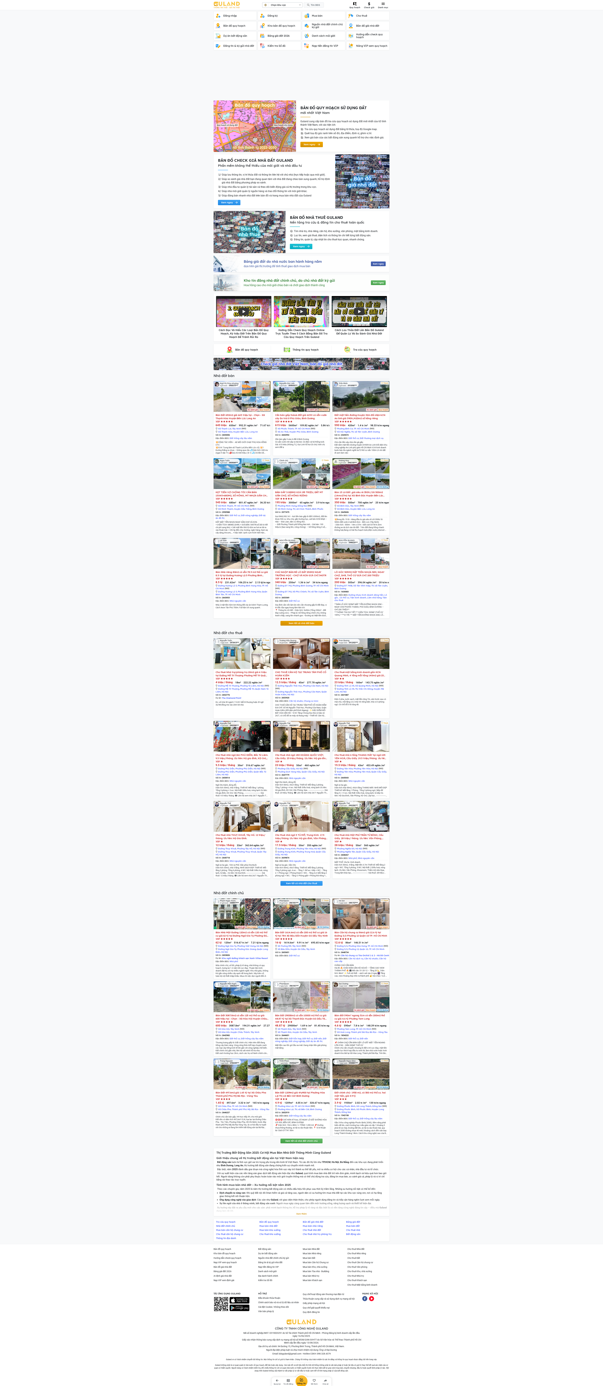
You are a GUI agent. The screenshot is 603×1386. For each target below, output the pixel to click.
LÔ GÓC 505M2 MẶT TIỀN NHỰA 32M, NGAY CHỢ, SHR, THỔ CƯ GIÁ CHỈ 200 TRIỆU (359, 574)
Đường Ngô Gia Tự (227, 946)
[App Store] (239, 1300)
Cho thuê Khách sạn (357, 1280)
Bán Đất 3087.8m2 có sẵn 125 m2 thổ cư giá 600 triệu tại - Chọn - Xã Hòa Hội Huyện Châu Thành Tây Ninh (241, 1017)
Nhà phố (352, 858)
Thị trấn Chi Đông (364, 689)
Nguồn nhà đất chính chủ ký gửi (273, 1258)
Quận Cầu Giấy (309, 771)
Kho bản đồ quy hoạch (224, 1253)
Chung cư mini (311, 701)
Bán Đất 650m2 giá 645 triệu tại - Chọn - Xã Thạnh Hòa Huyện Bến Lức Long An (240, 417)
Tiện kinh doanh (358, 597)
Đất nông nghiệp (249, 515)
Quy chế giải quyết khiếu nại (316, 1307)
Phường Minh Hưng (287, 506)
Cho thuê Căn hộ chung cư (360, 1262)
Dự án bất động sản (267, 1253)
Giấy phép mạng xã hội (314, 1303)
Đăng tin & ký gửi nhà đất (270, 1262)
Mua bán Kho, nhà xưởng (315, 1267)
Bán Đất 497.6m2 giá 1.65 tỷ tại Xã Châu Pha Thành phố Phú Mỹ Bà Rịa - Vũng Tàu (241, 1094)
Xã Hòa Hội (224, 1029)
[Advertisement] (301, 77)
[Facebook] (364, 1298)
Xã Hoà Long (343, 1032)
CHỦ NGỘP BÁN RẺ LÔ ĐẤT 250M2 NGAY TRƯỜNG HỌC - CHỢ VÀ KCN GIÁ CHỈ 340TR (300, 574)
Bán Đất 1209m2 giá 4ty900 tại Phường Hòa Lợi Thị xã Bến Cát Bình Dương (300, 1094)
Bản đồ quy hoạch (222, 1249)
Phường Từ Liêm (248, 685)
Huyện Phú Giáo (297, 431)
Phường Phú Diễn (244, 768)
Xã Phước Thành (286, 428)
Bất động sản (264, 1249)
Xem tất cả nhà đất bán (301, 623)
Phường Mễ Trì (247, 689)
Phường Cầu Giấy (286, 768)
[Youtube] (371, 1298)
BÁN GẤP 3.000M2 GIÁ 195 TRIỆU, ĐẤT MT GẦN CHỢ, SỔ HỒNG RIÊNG (299, 494)
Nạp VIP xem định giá (224, 1280)
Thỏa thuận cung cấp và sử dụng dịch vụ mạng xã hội (329, 1299)
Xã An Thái (283, 431)
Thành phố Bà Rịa (360, 1032)
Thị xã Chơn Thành (302, 509)
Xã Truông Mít (284, 946)
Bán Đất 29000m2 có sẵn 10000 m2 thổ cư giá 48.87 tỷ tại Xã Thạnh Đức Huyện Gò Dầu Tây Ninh (300, 1017)
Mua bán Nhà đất (311, 1249)
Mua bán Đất (309, 1258)
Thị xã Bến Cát (302, 1109)
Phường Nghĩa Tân (346, 851)
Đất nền (318, 1038)
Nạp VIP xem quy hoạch (225, 1262)
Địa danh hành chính (268, 1276)
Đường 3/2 (342, 946)
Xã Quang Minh (363, 685)
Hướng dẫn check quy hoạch (227, 1258)
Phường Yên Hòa (362, 768)
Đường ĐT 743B (344, 585)
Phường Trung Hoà (305, 851)
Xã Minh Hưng (285, 509)
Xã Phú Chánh (300, 591)
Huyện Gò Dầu (298, 949)
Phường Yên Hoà (362, 771)
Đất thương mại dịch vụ (371, 438)
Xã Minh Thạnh (225, 506)
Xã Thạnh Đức (285, 1029)
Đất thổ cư (353, 438)
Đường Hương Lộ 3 (227, 585)
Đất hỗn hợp (295, 1038)
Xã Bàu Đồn (284, 949)
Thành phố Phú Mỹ (241, 1109)
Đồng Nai (302, 506)
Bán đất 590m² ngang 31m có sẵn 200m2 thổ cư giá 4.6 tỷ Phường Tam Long (359, 1017)
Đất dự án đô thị (314, 1041)
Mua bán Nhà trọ (311, 1276)
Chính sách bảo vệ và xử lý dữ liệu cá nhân (278, 1302)
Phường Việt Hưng (246, 946)
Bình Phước (317, 509)
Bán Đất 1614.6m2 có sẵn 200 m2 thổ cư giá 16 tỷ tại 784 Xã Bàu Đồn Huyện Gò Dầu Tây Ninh (301, 934)
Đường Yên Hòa (345, 768)
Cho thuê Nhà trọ (355, 1276)
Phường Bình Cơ (345, 428)
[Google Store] (239, 1308)
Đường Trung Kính (287, 848)
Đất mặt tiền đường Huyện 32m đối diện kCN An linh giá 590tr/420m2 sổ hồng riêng (359, 417)
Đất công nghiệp (297, 1041)
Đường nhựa (354, 595)
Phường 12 (353, 949)
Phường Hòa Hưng (357, 946)
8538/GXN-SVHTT (308, 1339)
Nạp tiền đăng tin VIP (268, 1267)
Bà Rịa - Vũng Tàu (379, 1032)
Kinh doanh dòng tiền (372, 595)
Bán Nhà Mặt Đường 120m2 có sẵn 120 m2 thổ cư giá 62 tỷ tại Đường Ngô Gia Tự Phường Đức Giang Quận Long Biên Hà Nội (242, 934)
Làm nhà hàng (374, 597)
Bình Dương (312, 431)
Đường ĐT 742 (285, 585)
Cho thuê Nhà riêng (356, 1253)
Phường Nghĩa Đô (345, 848)
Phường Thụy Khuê (246, 851)
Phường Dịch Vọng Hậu (289, 771)
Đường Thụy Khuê (227, 848)
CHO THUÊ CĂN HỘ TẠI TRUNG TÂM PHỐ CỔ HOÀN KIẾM (300, 674)
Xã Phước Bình (363, 1109)
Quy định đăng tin (311, 1312)
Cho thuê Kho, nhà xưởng (359, 1271)
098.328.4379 (324, 1353)
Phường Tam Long (346, 1029)
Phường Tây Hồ (244, 848)
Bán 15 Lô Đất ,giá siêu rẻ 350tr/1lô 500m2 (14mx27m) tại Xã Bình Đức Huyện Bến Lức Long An (358, 494)
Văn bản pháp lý (266, 1311)
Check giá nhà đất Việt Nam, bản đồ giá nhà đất (301, 364)
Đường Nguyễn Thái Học (290, 685)
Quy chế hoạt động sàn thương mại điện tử (323, 1294)
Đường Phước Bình (346, 1106)
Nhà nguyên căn (238, 601)
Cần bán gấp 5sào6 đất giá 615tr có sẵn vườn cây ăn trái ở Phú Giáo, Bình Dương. (301, 417)
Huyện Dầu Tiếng (242, 509)
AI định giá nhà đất (223, 1276)
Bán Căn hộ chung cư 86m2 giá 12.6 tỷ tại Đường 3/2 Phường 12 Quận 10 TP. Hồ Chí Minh (360, 934)
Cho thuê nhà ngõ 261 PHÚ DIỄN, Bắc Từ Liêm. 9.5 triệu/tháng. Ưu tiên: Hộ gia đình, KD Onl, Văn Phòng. (242, 756)
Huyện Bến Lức (241, 431)
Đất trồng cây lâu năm (241, 438)
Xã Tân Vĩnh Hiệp (361, 585)
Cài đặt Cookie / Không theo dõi (273, 1307)
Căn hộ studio (296, 701)
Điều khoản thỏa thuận (269, 1298)
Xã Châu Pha (224, 1106)
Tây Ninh (236, 428)
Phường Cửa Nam (312, 685)
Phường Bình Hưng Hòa (249, 585)
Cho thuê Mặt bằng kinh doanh (362, 1285)
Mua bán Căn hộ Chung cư (316, 1262)
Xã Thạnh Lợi (224, 428)
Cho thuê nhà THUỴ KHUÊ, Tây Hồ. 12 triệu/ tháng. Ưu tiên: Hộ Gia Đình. (240, 836)
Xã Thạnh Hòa (225, 431)
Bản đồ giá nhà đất (223, 1267)
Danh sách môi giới (267, 1271)
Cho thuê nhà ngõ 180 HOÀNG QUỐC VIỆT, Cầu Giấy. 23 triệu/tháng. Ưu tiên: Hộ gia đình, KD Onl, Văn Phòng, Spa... (301, 756)
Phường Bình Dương (302, 585)
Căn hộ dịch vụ (355, 958)
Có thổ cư (344, 597)
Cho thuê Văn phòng (357, 1267)
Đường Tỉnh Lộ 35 (345, 685)
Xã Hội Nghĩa (343, 431)
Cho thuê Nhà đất (355, 1249)
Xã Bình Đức (343, 506)
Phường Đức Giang (246, 949)
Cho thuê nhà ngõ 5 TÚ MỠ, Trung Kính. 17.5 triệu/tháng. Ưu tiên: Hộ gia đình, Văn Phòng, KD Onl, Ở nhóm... (301, 836)
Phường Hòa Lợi (286, 1106)
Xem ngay (378, 263)
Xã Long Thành (363, 1106)
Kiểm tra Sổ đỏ (265, 1280)
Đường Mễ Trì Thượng (228, 685)
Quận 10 (364, 949)
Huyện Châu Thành (240, 1032)
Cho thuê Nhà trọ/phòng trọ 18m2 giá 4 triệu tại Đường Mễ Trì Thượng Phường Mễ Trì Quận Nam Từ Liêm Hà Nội (241, 674)
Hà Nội (260, 685)
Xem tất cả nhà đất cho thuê (301, 883)
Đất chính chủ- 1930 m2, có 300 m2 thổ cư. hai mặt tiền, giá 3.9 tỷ (360, 1094)
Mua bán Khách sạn (312, 1280)
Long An (254, 431)
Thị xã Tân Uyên (359, 431)
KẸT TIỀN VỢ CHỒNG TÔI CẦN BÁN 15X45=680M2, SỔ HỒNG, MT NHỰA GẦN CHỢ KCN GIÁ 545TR (242, 494)
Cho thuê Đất (353, 1258)
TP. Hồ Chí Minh (302, 428)
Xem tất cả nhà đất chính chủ (301, 1141)
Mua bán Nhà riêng (312, 1253)
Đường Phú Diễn (226, 768)
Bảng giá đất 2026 (222, 1271)
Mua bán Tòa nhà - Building (316, 1271)
